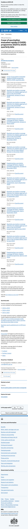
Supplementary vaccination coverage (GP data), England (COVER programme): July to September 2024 (15, 210)
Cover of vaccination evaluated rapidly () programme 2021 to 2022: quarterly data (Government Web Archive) (13, 320)
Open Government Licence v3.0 (9, 513)
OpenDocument (19, 114)
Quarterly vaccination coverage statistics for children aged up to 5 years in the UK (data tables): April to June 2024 (17, 238)
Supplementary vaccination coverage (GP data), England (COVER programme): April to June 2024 (17, 255)
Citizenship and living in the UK (9, 437)
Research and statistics (7, 482)
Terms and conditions (6, 503)
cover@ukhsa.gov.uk (6, 364)
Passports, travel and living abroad (10, 461)
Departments (4, 474)
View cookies (14, 26)
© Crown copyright (14, 525)
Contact (17, 501)
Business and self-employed (8, 432)
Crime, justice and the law (8, 440)
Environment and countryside (9, 453)
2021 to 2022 (6, 312)
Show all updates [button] (21, 369)
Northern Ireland (6, 353)
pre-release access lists (12, 294)
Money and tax (5, 458)
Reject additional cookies (14, 23)
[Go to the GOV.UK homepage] (6, 30)
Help (2, 499)
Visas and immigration (7, 463)
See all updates (15, 67)
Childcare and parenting (7, 434)
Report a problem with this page (14, 413)
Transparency (4, 487)
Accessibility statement (7, 501)
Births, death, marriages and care (10, 429)
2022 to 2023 (6, 310)
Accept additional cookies (14, 19)
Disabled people (5, 442)
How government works (7, 490)
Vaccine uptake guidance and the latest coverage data (13, 387)
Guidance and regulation (7, 479)
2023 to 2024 (6, 308)
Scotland (4, 351)
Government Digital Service (8, 507)
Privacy (7, 499)
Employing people (5, 450)
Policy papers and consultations (9, 485)
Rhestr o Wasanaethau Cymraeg (9, 505)
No (21, 407)
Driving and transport (6, 445)
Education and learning (7, 447)
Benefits (3, 427)
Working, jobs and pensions (8, 466)
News (2, 477)
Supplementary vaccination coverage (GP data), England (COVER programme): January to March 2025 (16, 121)
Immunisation (8, 34)
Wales (4, 355)
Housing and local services (8, 455)
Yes (15, 407)
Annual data (4, 334)
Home (2, 34)
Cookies (12, 499)
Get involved (4, 492)
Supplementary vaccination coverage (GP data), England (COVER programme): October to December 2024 (16, 165)
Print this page (6, 376)
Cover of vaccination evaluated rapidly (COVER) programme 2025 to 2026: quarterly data (16, 78)
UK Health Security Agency (7, 60)
